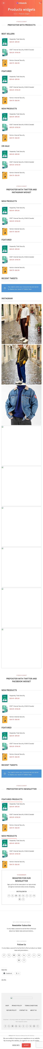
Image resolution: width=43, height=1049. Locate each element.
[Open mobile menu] (3, 3)
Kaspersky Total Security (17, 39)
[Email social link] (16, 895)
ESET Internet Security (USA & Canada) (22, 50)
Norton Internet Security (17, 60)
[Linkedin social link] (23, 895)
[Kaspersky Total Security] (5, 42)
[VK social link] (34, 895)
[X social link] (12, 895)
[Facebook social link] (8, 895)
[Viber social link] (23, 899)
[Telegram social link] (19, 899)
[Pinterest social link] (19, 895)
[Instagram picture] (22, 324)
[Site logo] (21, 3)
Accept (26, 1045)
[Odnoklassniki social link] (26, 895)
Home (15, 14)
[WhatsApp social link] (30, 895)
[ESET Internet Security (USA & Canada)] (5, 52)
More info (16, 1045)
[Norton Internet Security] (5, 63)
